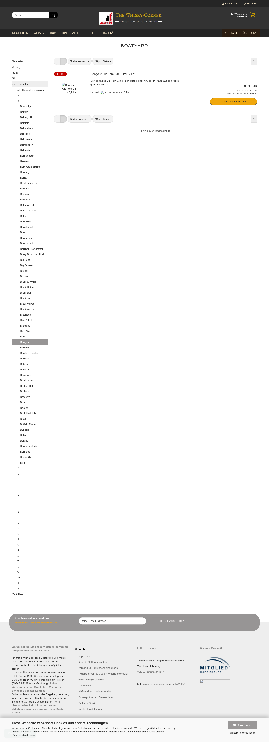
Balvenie (25, 150)
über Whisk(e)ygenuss (91, 679)
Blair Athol (26, 320)
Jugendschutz (86, 685)
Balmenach (26, 144)
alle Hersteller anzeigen (31, 89)
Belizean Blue (28, 210)
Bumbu (24, 440)
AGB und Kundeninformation (94, 691)
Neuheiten (20, 33)
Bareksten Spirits (30, 166)
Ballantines (26, 128)
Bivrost (24, 276)
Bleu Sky (25, 331)
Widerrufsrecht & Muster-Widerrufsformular (103, 673)
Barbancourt (27, 155)
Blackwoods (27, 309)
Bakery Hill (26, 117)
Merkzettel (251, 3)
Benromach (26, 243)
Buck (23, 418)
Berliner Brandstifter (31, 248)
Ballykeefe (26, 139)
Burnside (25, 451)
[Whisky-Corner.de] (131, 18)
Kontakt (231, 33)
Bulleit (23, 435)
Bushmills (25, 457)
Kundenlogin (231, 3)
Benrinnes (26, 237)
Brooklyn (25, 396)
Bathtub (24, 188)
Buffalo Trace (28, 424)
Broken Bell (26, 385)
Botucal (24, 369)
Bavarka (25, 194)
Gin (64, 33)
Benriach (25, 232)
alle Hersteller (85, 33)
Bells (23, 216)
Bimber (24, 270)
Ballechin (25, 133)
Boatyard (25, 342)
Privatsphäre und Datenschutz (95, 697)
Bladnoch (25, 314)
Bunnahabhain (28, 446)
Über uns (250, 33)
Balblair (24, 122)
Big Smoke (26, 265)
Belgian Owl (27, 205)
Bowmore (25, 374)
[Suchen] (53, 15)
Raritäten (111, 33)
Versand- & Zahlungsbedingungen (98, 667)
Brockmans (26, 380)
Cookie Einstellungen (90, 708)
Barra (23, 177)
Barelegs (25, 172)
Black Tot (25, 298)
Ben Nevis (26, 221)
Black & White (28, 281)
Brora (23, 402)
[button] (57, 61)
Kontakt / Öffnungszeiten (92, 662)
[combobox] (80, 61)
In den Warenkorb (233, 101)
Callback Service (88, 703)
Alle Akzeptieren (242, 725)
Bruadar (24, 407)
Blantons (25, 325)
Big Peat (25, 259)
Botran (24, 364)
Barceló (24, 161)
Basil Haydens (28, 183)
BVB (22, 462)
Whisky (39, 33)
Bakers (24, 111)
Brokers (24, 391)
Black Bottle (27, 287)
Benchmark (26, 226)
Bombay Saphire (29, 353)
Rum (53, 33)
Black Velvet (27, 303)
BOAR (23, 336)
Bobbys (24, 347)
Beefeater (25, 199)
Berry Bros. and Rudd (32, 254)
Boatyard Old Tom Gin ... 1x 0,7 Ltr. (112, 74)
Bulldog (24, 429)
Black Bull (25, 292)
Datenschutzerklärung (23, 735)
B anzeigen (26, 106)
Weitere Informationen (242, 732)
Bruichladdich (28, 413)
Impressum (84, 656)
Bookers (25, 358)
